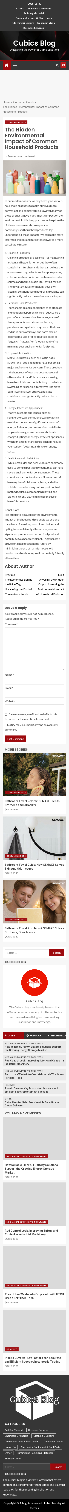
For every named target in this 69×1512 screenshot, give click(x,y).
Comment (12, 624)
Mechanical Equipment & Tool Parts (24, 1043)
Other (20, 8)
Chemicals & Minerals (38, 8)
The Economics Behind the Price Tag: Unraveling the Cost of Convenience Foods (18, 584)
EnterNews (51, 1503)
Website (10, 701)
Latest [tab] (12, 1035)
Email (9, 687)
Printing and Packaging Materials (35, 1452)
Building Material (34, 13)
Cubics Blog (34, 43)
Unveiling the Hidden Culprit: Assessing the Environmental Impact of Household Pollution (50, 584)
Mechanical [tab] (58, 1035)
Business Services (33, 27)
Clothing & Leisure (23, 22)
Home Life (10, 1085)
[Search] (57, 65)
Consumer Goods (16, 122)
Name (9, 674)
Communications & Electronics (34, 18)
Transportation (45, 22)
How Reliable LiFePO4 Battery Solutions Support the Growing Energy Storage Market (31, 1168)
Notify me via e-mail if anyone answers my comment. (31, 727)
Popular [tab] (35, 1035)
